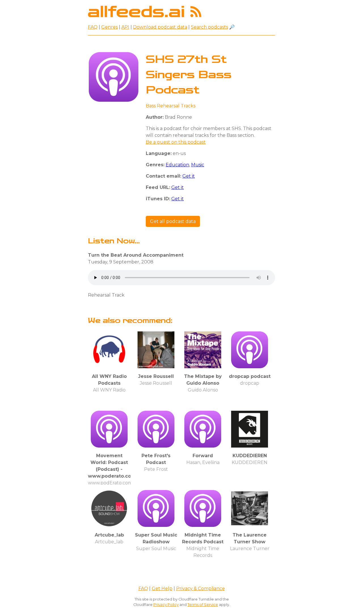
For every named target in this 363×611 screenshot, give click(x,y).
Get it (188, 176)
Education (177, 164)
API (125, 27)
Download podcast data (160, 27)
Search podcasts (209, 27)
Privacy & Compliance (200, 588)
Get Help (162, 588)
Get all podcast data (173, 221)
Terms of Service (202, 605)
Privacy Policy (166, 605)
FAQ (93, 27)
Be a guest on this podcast (176, 142)
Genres (109, 27)
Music (197, 164)
